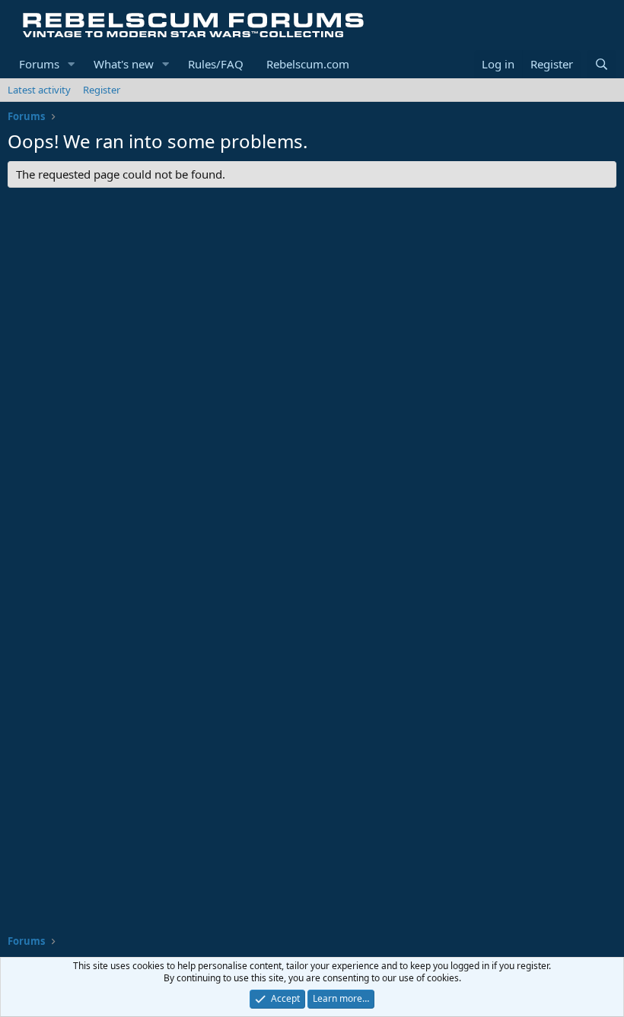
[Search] (601, 64)
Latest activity (39, 90)
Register (101, 90)
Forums (39, 63)
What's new (124, 63)
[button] (71, 64)
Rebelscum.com (307, 63)
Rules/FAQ (216, 63)
